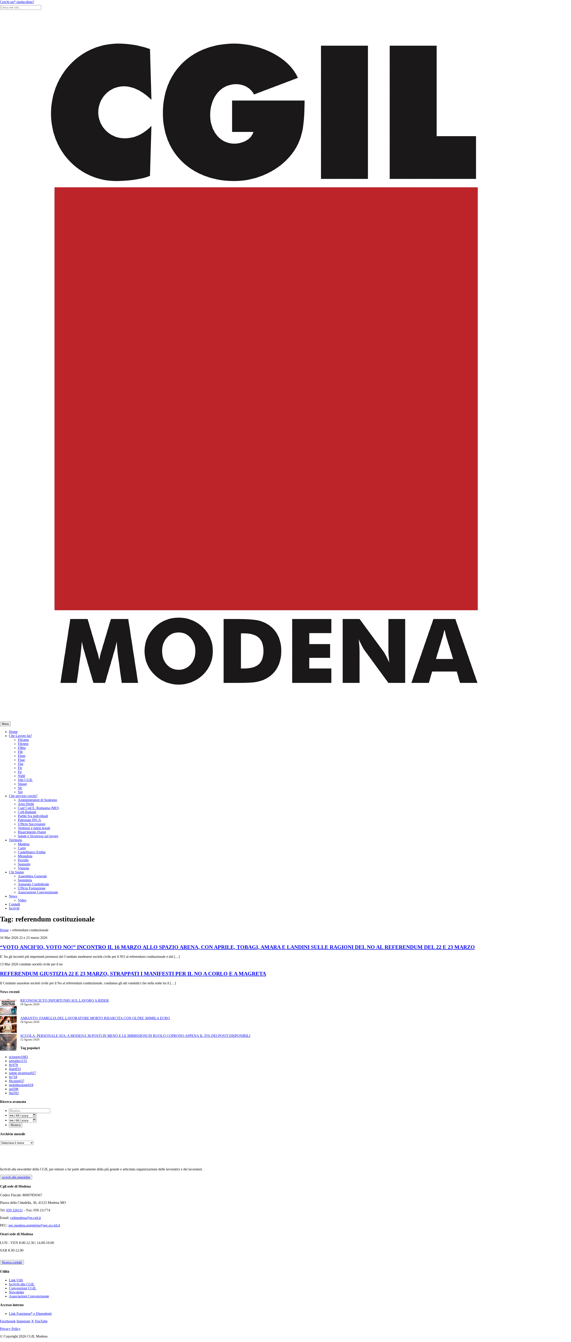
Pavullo (23, 860)
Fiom (21, 756)
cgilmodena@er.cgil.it (25, 1218)
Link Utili (16, 1280)
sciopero (18, 1057)
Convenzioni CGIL (22, 1288)
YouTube (41, 1321)
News (13, 896)
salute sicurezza (22, 1073)
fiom (15, 1069)
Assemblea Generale (32, 876)
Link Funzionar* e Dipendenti (30, 1313)
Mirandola (25, 856)
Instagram (23, 1321)
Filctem (23, 744)
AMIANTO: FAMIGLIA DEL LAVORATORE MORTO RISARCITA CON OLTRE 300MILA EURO (95, 1018)
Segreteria (25, 880)
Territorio (15, 840)
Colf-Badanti (27, 812)
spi (13, 1089)
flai (14, 1093)
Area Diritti (26, 804)
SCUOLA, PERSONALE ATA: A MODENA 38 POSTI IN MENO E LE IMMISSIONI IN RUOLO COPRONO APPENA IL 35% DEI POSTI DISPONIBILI (135, 1036)
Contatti (14, 904)
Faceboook (8, 1321)
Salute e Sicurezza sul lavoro (38, 836)
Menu (5, 724)
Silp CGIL (25, 780)
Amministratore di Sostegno (37, 800)
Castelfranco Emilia (32, 852)
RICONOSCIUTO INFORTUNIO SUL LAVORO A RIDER (64, 1000)
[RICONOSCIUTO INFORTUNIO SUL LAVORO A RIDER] (8, 1007)
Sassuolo (24, 864)
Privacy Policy (10, 1329)
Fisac (21, 760)
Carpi (22, 848)
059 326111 (14, 1210)
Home (13, 732)
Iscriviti (14, 908)
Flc (20, 768)
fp (13, 1077)
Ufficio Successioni (31, 824)
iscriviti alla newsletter (16, 1177)
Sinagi (22, 784)
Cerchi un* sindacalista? (17, 2)
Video (22, 900)
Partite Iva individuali (33, 816)
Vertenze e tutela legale (34, 828)
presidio (18, 1061)
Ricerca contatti (12, 1262)
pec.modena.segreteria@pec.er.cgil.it (34, 1225)
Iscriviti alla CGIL (22, 1284)
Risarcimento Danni (32, 832)
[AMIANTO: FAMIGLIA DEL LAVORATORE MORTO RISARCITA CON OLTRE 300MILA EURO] (8, 1025)
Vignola (23, 868)
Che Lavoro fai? (20, 736)
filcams (16, 1081)
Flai (20, 764)
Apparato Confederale (33, 884)
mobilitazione (21, 1085)
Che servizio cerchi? (23, 796)
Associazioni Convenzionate (38, 892)
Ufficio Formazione (32, 888)
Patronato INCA (29, 820)
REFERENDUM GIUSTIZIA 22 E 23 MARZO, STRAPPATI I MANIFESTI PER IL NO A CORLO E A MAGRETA (133, 974)
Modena (23, 844)
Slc (20, 788)
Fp (20, 772)
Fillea (22, 748)
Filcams (23, 740)
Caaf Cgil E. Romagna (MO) (38, 808)
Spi (20, 792)
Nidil (21, 776)
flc (13, 1065)
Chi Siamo (16, 872)
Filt (20, 752)
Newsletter (16, 1292)
